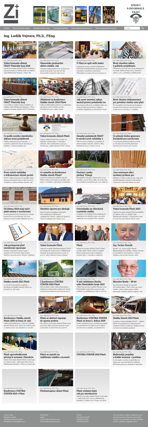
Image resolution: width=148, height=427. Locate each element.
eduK (42, 417)
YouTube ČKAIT (83, 421)
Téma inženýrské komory (105, 28)
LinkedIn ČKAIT (83, 419)
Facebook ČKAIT (83, 417)
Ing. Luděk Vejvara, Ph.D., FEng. (13, 60)
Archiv (6, 28)
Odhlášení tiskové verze (13, 419)
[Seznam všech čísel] (117, 21)
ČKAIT (79, 415)
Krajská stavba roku (41, 28)
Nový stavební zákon (21, 28)
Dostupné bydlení (60, 28)
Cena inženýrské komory (81, 28)
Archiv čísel (8, 415)
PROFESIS (44, 415)
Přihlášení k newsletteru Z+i (14, 421)
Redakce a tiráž (10, 417)
